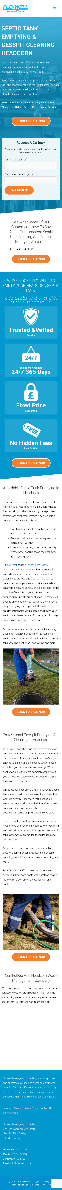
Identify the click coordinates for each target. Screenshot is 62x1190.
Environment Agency (37, 565)
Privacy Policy (30, 1108)
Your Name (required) (16, 159)
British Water (10, 565)
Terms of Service (12, 1108)
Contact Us (46, 1108)
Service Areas (10, 1112)
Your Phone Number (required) (21, 174)
